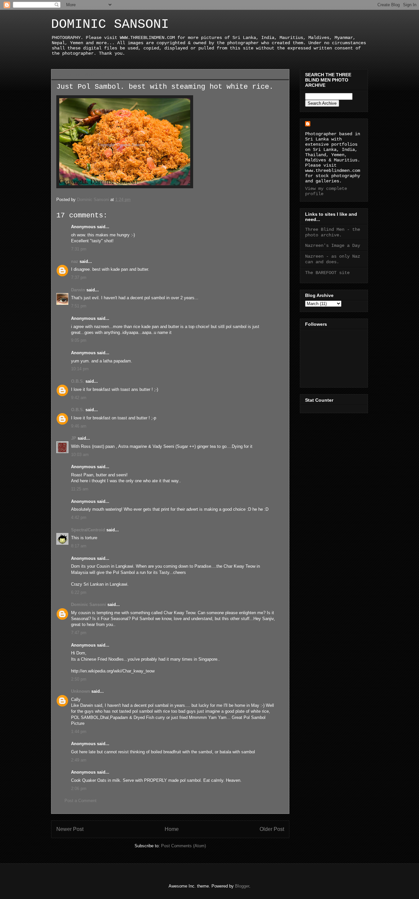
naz (74, 261)
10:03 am (80, 454)
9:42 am (78, 397)
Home (172, 829)
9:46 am (78, 426)
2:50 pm (78, 679)
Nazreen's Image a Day (332, 245)
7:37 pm (78, 277)
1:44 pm (78, 731)
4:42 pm (78, 517)
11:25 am (79, 488)
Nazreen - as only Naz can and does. (332, 259)
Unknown (80, 691)
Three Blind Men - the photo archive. (332, 232)
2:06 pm (78, 788)
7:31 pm (78, 249)
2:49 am (78, 760)
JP (73, 438)
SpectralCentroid (88, 529)
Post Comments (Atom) (183, 845)
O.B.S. (77, 381)
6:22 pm (78, 592)
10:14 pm (80, 368)
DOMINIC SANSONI (110, 24)
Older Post (272, 829)
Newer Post (69, 829)
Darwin (78, 289)
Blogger (242, 886)
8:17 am (78, 545)
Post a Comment (80, 800)
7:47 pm (78, 632)
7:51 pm (78, 305)
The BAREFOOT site (327, 272)
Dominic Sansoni (88, 604)
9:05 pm (78, 340)
